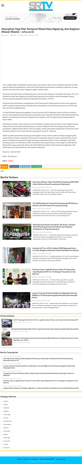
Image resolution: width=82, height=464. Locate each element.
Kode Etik (26, 459)
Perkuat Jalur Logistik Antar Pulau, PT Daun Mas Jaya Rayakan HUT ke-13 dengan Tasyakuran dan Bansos (54, 271)
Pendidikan (7, 424)
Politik (14, 35)
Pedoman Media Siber (47, 459)
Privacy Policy (60, 459)
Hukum (6, 401)
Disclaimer (34, 459)
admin (10, 161)
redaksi (19, 459)
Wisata (6, 428)
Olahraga (7, 438)
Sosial (6, 418)
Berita (6, 434)
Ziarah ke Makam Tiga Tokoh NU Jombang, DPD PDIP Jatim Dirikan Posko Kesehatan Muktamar (55, 183)
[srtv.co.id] (41, 6)
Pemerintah (8, 421)
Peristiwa (7, 431)
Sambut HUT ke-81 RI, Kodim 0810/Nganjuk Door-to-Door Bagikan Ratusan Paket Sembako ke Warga (55, 249)
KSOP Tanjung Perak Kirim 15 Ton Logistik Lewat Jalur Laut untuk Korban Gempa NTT (45, 320)
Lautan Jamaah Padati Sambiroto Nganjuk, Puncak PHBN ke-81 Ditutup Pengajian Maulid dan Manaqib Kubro (54, 295)
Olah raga (7, 414)
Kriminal (6, 408)
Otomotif (7, 441)
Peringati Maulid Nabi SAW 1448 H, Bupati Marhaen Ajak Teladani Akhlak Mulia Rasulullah (45, 329)
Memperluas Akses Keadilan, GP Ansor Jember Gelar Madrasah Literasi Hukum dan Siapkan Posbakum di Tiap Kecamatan (54, 227)
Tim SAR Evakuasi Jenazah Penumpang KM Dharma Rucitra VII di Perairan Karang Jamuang (55, 204)
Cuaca (6, 444)
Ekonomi (7, 448)
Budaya (6, 411)
